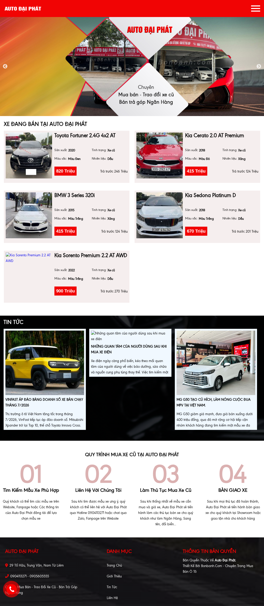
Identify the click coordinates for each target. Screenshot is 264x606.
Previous (5, 66)
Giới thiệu (114, 576)
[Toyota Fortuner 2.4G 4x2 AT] (29, 155)
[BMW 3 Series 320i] (29, 215)
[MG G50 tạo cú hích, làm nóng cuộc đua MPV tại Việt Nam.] (216, 363)
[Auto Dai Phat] (23, 8)
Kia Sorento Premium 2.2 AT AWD (90, 255)
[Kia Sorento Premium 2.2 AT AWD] (29, 258)
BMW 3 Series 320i (74, 195)
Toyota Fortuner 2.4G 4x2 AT (85, 135)
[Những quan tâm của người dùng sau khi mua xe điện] (130, 337)
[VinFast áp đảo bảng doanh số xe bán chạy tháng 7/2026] (44, 363)
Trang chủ (114, 565)
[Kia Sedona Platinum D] (159, 215)
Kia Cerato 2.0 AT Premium (214, 135)
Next (258, 66)
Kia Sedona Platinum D (210, 195)
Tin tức (112, 587)
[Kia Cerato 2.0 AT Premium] (159, 155)
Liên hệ (112, 598)
